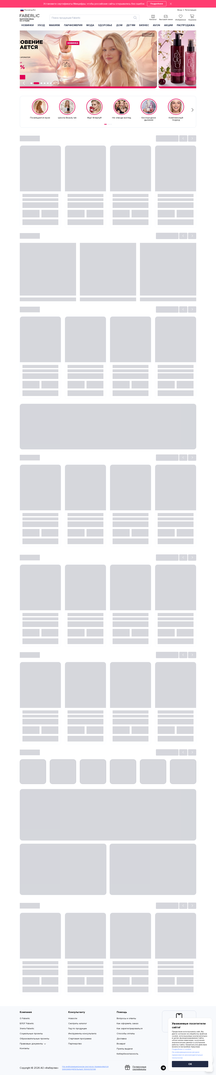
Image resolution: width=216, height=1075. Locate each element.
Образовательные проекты (34, 1038)
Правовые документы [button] (31, 1043)
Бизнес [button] (144, 25)
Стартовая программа (79, 1038)
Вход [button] (179, 10)
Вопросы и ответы (126, 1018)
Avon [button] (156, 25)
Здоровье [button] (105, 25)
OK (190, 1064)
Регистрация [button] (190, 10)
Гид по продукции (77, 1028)
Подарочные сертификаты (139, 1068)
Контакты (24, 1048)
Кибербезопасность (127, 1053)
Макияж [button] (54, 25)
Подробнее (156, 3)
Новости (72, 1018)
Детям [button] (130, 25)
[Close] (171, 4)
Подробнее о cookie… (182, 1049)
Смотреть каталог (77, 1023)
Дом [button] (119, 25)
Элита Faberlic (27, 1028)
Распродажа (186, 25)
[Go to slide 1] (105, 124)
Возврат (121, 1043)
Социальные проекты (31, 1033)
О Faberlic (25, 1018)
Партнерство (75, 1043)
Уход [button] (41, 25)
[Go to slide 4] (110, 124)
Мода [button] (90, 25)
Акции (168, 25)
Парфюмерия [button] (73, 25)
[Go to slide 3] (41, 373)
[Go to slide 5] (111, 124)
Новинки (27, 25)
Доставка (122, 1038)
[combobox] (91, 18)
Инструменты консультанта (82, 1033)
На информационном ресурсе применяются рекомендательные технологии (85, 1067)
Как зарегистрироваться (129, 1028)
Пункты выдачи (125, 1048)
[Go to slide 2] (107, 124)
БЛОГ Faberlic (27, 1023)
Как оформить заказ (127, 1023)
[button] (108, 4)
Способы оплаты (126, 1033)
